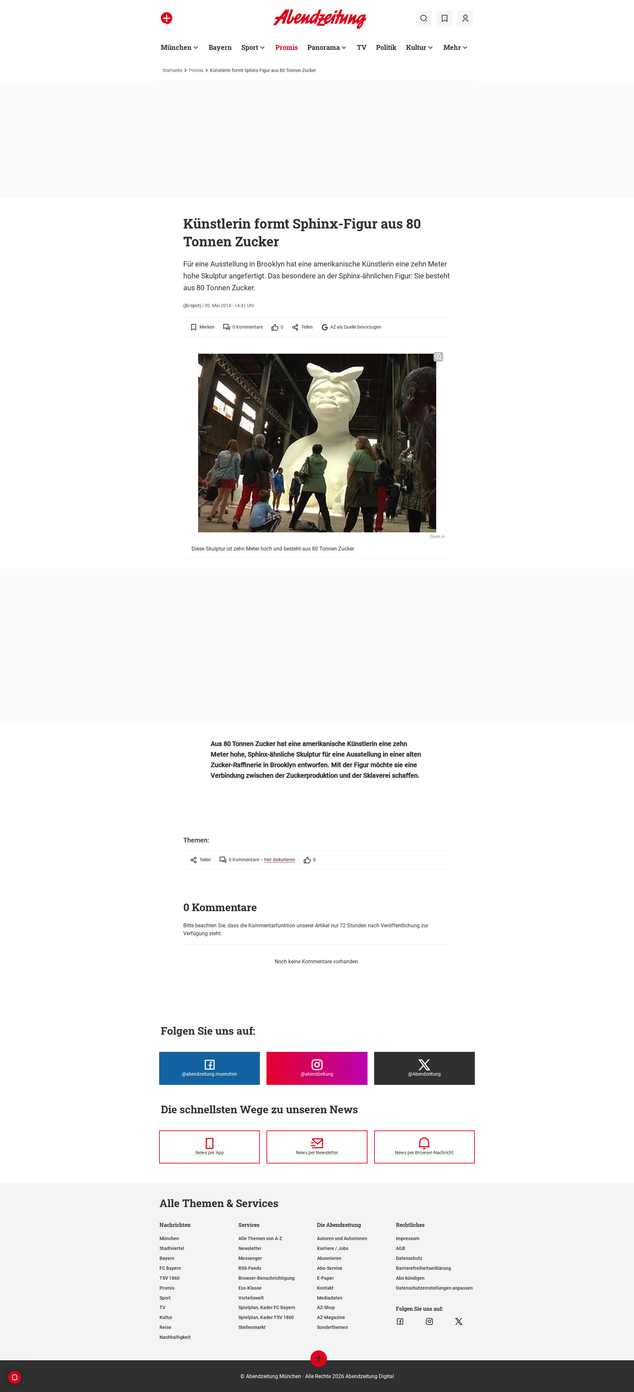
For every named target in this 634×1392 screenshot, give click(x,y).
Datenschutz (409, 1258)
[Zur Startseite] (319, 27)
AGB (400, 1248)
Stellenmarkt (251, 1327)
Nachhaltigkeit (175, 1337)
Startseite (172, 70)
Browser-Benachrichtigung (266, 1278)
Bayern (220, 47)
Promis (286, 47)
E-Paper (325, 1278)
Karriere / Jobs (332, 1248)
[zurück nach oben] (318, 1362)
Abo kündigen (410, 1278)
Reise (165, 1327)
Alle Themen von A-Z (260, 1238)
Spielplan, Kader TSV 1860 (266, 1317)
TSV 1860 (169, 1278)
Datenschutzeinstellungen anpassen (434, 1288)
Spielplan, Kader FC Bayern (266, 1307)
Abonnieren (329, 1258)
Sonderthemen (332, 1327)
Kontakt (325, 1288)
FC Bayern (170, 1268)
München (176, 47)
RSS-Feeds (249, 1268)
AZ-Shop (326, 1307)
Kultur (416, 47)
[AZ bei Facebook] (400, 1322)
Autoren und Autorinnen (342, 1238)
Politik (386, 47)
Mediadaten (329, 1298)
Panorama (323, 47)
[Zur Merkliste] (444, 18)
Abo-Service (329, 1268)
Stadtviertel (171, 1248)
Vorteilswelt (251, 1298)
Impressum (407, 1238)
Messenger (250, 1258)
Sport (249, 47)
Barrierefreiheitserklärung (423, 1268)
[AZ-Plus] (166, 18)
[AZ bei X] (459, 1322)
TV (362, 47)
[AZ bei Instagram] (429, 1322)
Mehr (452, 47)
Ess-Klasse (250, 1288)
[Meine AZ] (465, 18)
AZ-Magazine (331, 1317)
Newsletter (250, 1248)
